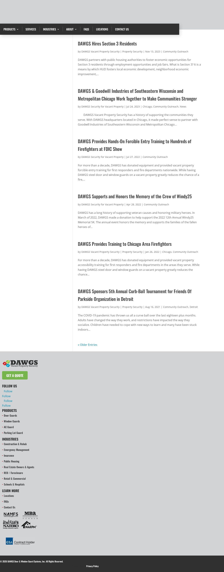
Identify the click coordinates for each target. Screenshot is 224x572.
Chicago (147, 106)
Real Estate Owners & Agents (19, 467)
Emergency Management (16, 450)
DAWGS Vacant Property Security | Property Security (111, 51)
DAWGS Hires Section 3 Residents (107, 43)
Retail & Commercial (15, 478)
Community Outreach (175, 51)
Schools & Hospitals (14, 484)
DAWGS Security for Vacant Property (102, 106)
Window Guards (12, 421)
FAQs (86, 29)
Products (9, 29)
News (183, 106)
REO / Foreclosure (13, 473)
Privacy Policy (77, 566)
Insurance (9, 455)
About (70, 29)
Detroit (194, 307)
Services (31, 29)
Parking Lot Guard (13, 433)
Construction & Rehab (15, 444)
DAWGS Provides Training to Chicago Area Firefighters (125, 243)
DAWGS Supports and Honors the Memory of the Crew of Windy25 (135, 196)
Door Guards (10, 415)
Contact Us (122, 29)
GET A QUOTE (199, 10)
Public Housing (11, 461)
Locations (102, 29)
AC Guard (9, 427)
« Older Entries (87, 345)
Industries (49, 29)
